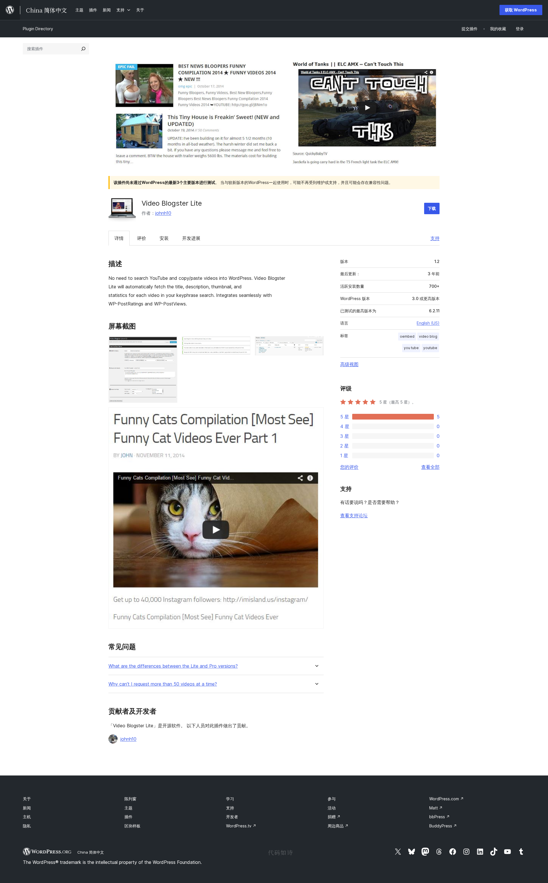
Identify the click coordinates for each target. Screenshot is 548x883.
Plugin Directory (38, 28)
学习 (230, 798)
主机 (27, 816)
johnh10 (163, 213)
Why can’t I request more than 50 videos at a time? (162, 684)
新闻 (27, 807)
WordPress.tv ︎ (241, 825)
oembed (407, 336)
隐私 (27, 825)
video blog (428, 336)
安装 (164, 238)
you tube (411, 348)
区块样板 (132, 825)
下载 (432, 208)
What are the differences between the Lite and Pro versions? (173, 666)
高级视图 (349, 364)
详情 (119, 238)
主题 (128, 807)
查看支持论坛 (354, 515)
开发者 (232, 816)
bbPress (439, 816)
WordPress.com (446, 798)
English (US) (428, 323)
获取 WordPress (521, 9)
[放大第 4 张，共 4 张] (316, 415)
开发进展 (191, 238)
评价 (141, 238)
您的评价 (349, 467)
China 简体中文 (90, 852)
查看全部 (430, 467)
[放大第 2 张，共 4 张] (242, 344)
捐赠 (334, 816)
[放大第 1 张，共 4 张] (169, 344)
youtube (430, 348)
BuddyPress (443, 825)
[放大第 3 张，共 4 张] (316, 344)
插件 (128, 816)
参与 (332, 798)
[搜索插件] (83, 48)
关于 (27, 798)
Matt (436, 807)
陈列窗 (130, 798)
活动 (332, 807)
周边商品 (338, 825)
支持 (435, 238)
